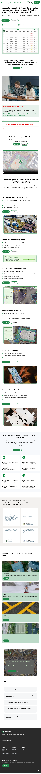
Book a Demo (14, 211)
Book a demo (14, 20)
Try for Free (5, 20)
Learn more (6, 578)
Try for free (36, 2)
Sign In (30, 2)
